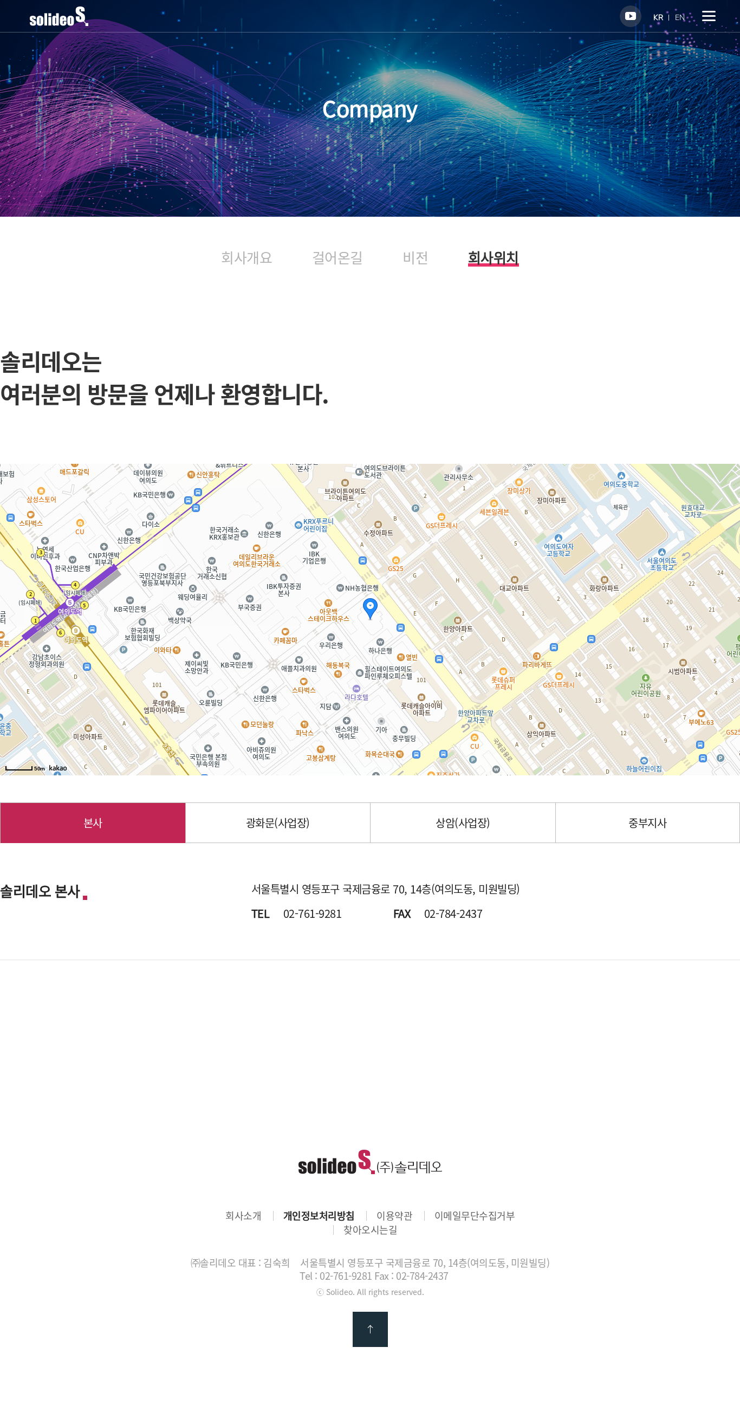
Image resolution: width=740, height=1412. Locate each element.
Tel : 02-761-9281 (336, 1275)
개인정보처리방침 (319, 1216)
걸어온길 (337, 257)
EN (680, 18)
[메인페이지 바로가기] (59, 22)
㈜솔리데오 (370, 1162)
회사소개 (243, 1216)
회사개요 (246, 257)
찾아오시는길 (370, 1230)
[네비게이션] (709, 16)
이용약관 (394, 1216)
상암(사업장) (463, 823)
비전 (415, 257)
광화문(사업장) (278, 823)
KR (658, 18)
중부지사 (647, 823)
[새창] (630, 16)
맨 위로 (370, 1329)
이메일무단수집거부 (474, 1216)
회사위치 (493, 259)
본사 (92, 823)
